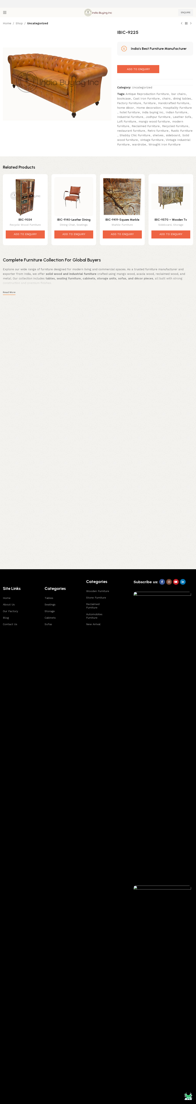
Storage (178, 224)
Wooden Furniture (97, 591)
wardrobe (139, 144)
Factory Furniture (129, 103)
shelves (158, 135)
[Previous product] (181, 23)
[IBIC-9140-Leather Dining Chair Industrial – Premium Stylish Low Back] (73, 196)
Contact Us (10, 624)
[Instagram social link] (169, 582)
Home (7, 23)
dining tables (182, 98)
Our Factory (10, 611)
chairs (166, 98)
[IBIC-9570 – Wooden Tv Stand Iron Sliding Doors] (170, 196)
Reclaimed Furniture (146, 126)
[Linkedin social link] (183, 582)
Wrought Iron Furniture (164, 144)
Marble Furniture (122, 224)
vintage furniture (151, 140)
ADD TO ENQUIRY (138, 69)
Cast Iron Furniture (146, 98)
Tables (49, 597)
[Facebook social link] (162, 582)
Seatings (82, 224)
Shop (19, 23)
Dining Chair (67, 224)
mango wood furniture (154, 121)
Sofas (48, 624)
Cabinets (50, 617)
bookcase (124, 98)
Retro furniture (158, 130)
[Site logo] (98, 12)
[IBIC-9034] (25, 196)
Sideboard (165, 224)
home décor (125, 107)
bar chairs (178, 94)
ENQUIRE (185, 12)
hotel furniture (130, 112)
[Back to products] (186, 23)
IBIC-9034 (25, 219)
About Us (9, 604)
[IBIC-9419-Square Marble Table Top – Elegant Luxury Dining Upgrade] (122, 196)
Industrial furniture (130, 117)
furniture (150, 103)
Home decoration (148, 107)
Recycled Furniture (175, 126)
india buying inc (152, 112)
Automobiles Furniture (94, 616)
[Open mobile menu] (5, 12)
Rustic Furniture (182, 130)
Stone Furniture (96, 597)
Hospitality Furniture (177, 107)
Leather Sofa (182, 117)
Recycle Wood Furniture (25, 224)
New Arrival (93, 624)
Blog (6, 617)
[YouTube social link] (176, 582)
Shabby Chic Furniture (135, 135)
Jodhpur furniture (158, 117)
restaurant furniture (131, 130)
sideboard (173, 135)
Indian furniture (176, 112)
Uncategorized (37, 23)
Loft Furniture (126, 121)
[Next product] (191, 23)
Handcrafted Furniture (173, 103)
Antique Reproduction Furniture (147, 94)
